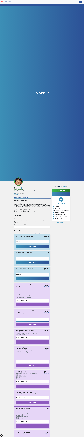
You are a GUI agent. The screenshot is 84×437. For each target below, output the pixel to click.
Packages (19, 197)
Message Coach (61, 190)
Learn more (16, 194)
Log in (78, 1)
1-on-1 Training (46, 1)
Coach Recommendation (70, 1)
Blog (50, 1)
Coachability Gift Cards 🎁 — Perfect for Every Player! (42, 4)
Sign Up (80, 1)
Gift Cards (53, 1)
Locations (24, 197)
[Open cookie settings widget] (1, 435)
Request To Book (32, 246)
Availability (15, 197)
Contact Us (58, 1)
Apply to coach (63, 1)
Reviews (28, 197)
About (42, 1)
